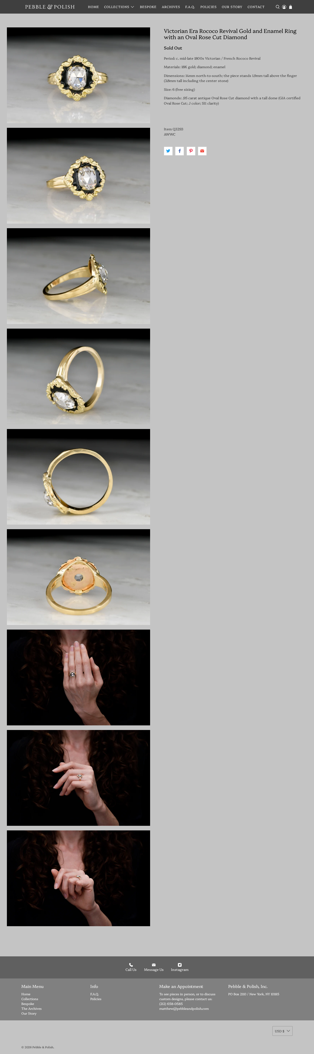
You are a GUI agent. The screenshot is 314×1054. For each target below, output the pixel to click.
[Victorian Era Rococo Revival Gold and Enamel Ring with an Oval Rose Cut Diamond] (78, 176)
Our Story (232, 6)
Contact (256, 6)
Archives (171, 6)
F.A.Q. (190, 6)
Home (93, 6)
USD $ (279, 1031)
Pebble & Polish (42, 1047)
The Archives (31, 1008)
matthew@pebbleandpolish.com (184, 1008)
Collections (116, 6)
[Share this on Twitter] (168, 151)
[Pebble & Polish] (50, 6)
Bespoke (148, 6)
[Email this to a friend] (202, 151)
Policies (208, 6)
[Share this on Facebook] (179, 151)
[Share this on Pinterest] (191, 151)
